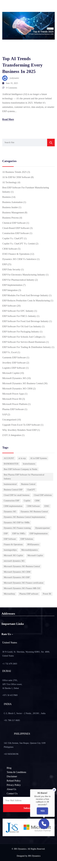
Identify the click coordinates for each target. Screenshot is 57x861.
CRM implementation (13, 506)
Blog (9, 768)
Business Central (28, 484)
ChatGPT (31, 490)
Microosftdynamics (29, 550)
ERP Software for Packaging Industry (20, 331)
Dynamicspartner (42, 528)
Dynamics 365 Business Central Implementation (24, 517)
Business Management (13, 212)
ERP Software (9, 305)
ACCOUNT (9, 458)
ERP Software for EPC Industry (18, 311)
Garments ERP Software (14, 357)
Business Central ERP (13, 490)
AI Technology (9, 182)
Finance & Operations (13, 544)
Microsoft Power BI (11, 399)
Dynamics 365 (10, 511)
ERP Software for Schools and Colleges (22, 336)
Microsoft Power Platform (14, 404)
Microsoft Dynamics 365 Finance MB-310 (22, 588)
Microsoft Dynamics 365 (14, 378)
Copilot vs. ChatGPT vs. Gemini (18, 243)
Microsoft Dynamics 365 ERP (17, 577)
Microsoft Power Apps (13, 393)
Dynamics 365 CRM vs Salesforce (19, 259)
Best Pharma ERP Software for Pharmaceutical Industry (24, 477)
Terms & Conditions (16, 772)
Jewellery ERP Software (14, 362)
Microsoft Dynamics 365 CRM (17, 388)
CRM (37, 500)
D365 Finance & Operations (15, 254)
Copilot (27, 500)
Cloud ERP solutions (43, 495)
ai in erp (22, 458)
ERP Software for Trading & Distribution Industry (26, 347)
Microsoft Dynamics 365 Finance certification (23, 583)
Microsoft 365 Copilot (13, 555)
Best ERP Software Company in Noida (20, 469)
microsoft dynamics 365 (14, 561)
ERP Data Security (11, 269)
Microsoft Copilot (10, 373)
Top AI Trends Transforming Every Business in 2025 (22, 65)
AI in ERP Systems (38, 458)
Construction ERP (11, 500)
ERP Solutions (27, 539)
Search (51, 142)
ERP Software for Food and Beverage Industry (25, 321)
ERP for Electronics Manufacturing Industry (23, 274)
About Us (11, 789)
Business (6, 197)
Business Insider (10, 207)
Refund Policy (14, 780)
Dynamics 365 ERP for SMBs (16, 522)
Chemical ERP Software (14, 223)
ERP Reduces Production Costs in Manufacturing (26, 300)
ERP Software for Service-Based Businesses (23, 342)
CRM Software (9, 248)
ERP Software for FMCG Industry (19, 316)
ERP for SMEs (18, 533)
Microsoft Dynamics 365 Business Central (22, 383)
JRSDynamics (33, 544)
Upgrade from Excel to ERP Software (21, 424)
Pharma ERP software (28, 594)
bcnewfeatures (29, 464)
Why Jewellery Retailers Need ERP (19, 430)
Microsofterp (9, 594)
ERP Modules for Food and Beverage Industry (25, 295)
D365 (46, 506)
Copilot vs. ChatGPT (12, 238)
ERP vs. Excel (9, 352)
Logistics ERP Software (13, 368)
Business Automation (12, 202)
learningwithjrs (10, 550)
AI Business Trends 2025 (14, 172)
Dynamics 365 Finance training (17, 528)
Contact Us (12, 793)
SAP (4, 414)
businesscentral (10, 484)
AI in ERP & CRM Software (16, 177)
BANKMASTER (11, 464)
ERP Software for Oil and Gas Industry (21, 326)
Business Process (10, 217)
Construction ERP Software (15, 233)
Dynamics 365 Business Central (34, 511)
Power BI (47, 594)
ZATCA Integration (11, 435)
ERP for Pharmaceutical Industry (18, 280)
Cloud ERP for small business (16, 495)
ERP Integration (10, 290)
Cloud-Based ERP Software (15, 228)
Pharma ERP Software (13, 409)
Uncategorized (9, 419)
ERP (4, 264)
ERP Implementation (12, 285)
